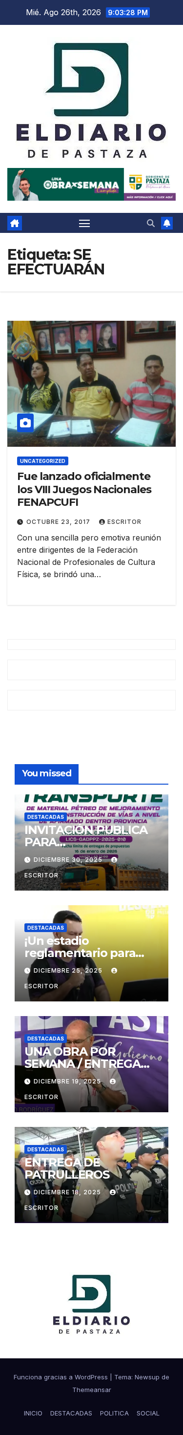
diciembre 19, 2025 (68, 1081)
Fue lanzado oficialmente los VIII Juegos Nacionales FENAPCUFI (84, 489)
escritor (124, 521)
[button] (151, 223)
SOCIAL (148, 1413)
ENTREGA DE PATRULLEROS (66, 1168)
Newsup (147, 1377)
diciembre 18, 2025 (68, 1192)
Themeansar (91, 1389)
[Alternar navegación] (84, 223)
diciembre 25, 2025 (69, 970)
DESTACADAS (45, 817)
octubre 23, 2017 (59, 521)
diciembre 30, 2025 (69, 859)
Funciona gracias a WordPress (62, 1377)
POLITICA (114, 1413)
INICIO (33, 1413)
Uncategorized (42, 461)
